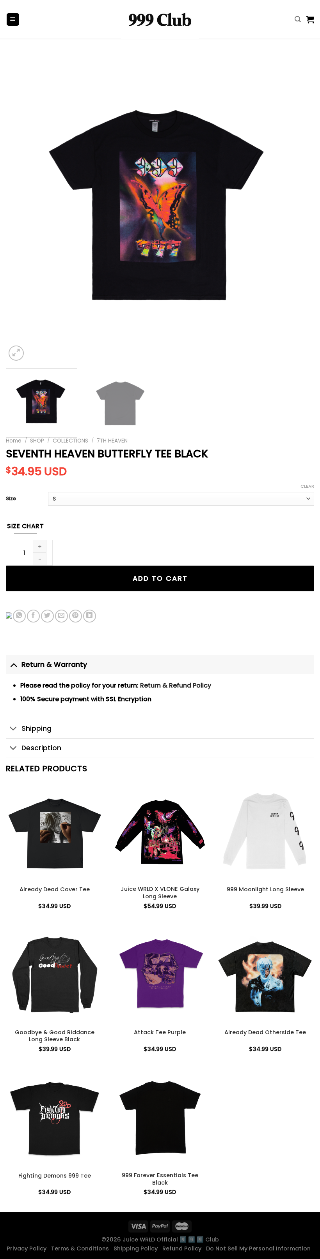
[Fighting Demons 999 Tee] (54, 1118)
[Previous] (22, 209)
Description (41, 748)
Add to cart (160, 578)
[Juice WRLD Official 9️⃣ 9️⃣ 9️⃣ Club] (160, 19)
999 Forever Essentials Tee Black (160, 1179)
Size (11, 498)
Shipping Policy (137, 1248)
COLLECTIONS (70, 440)
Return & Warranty (54, 664)
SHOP (37, 440)
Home (13, 440)
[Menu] (13, 19)
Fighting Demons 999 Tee (54, 1176)
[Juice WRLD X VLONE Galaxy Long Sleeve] (160, 831)
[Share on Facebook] (33, 616)
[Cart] (310, 19)
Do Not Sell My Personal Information (260, 1248)
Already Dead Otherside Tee (265, 1032)
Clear (307, 486)
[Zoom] (16, 353)
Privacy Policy (28, 1248)
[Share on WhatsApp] (19, 616)
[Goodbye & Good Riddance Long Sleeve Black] (54, 974)
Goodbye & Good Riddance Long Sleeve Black (54, 1036)
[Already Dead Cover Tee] (54, 831)
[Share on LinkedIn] (89, 616)
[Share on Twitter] (47, 616)
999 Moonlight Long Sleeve (265, 889)
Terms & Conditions (81, 1248)
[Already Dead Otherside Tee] (265, 974)
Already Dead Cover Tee (55, 889)
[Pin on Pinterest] (75, 616)
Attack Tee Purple (160, 1032)
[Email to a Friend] (61, 616)
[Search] (298, 19)
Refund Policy (183, 1248)
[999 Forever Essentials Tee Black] (160, 1118)
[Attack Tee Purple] (160, 974)
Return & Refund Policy (175, 685)
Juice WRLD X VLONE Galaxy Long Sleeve (160, 892)
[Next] (298, 209)
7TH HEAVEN (112, 440)
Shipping (36, 728)
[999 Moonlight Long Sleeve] (265, 831)
